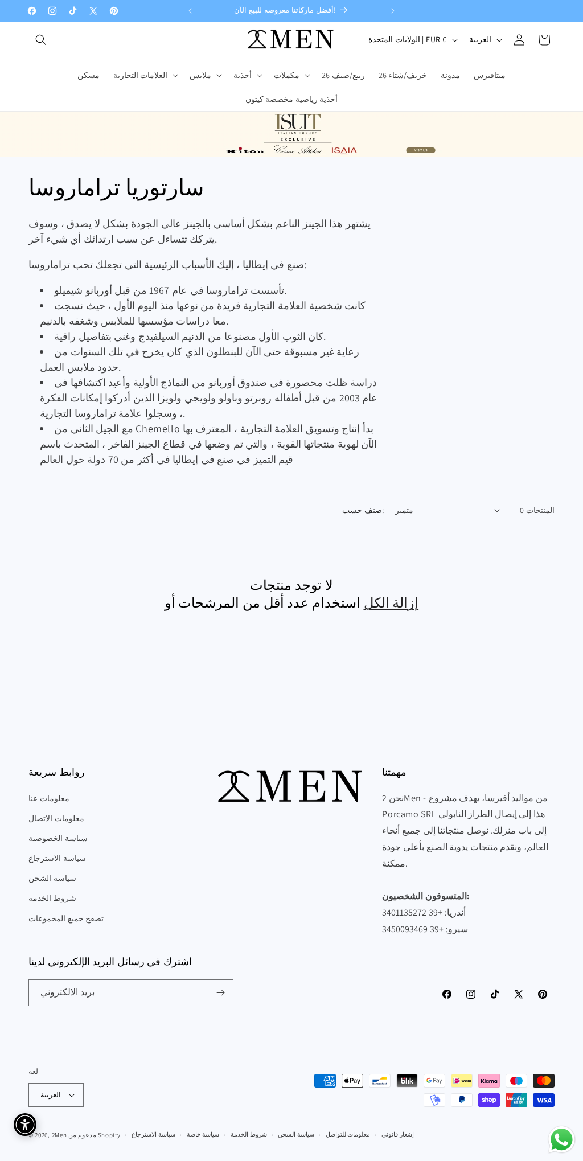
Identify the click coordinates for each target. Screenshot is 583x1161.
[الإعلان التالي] (392, 11)
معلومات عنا (48, 798)
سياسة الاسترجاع (57, 858)
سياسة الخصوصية (58, 838)
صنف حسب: (362, 510)
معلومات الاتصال (56, 818)
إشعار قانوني (397, 1134)
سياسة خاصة (203, 1134)
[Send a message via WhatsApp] (561, 1139)
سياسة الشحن (52, 878)
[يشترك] (220, 992)
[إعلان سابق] (190, 11)
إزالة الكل (391, 603)
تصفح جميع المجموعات (66, 918)
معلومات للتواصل (348, 1134)
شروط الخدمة (52, 898)
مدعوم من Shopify (94, 1135)
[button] (41, 39)
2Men (59, 1135)
